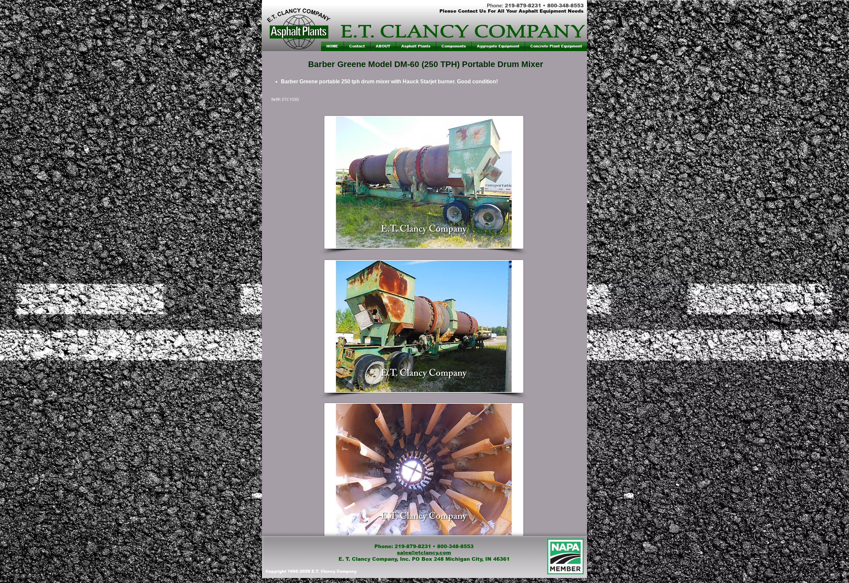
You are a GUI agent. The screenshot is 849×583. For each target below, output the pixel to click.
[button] (416, 46)
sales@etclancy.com (424, 552)
